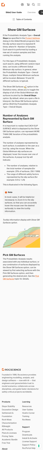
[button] (22, 4)
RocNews (26, 419)
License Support (29, 441)
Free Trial (6, 443)
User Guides (27, 409)
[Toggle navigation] (39, 4)
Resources (27, 406)
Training (25, 416)
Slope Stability (8, 406)
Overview (31, 12)
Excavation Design (10, 409)
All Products (7, 429)
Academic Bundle (9, 439)
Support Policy (28, 445)
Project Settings (32, 38)
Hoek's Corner (28, 413)
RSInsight (6, 426)
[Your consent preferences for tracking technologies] (39, 446)
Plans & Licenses (9, 433)
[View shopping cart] (28, 4)
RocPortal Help (28, 448)
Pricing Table (7, 436)
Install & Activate (29, 438)
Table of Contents (24, 19)
